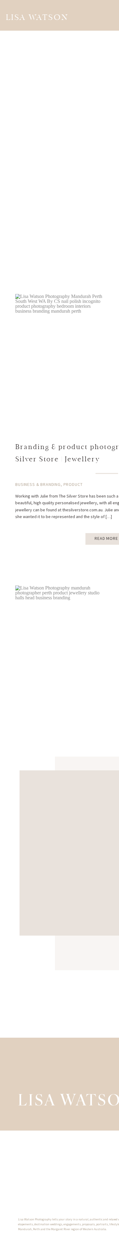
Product (73, 484)
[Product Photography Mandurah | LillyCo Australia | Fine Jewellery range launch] (61, 631)
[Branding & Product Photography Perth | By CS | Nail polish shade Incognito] (61, 340)
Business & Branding (38, 484)
